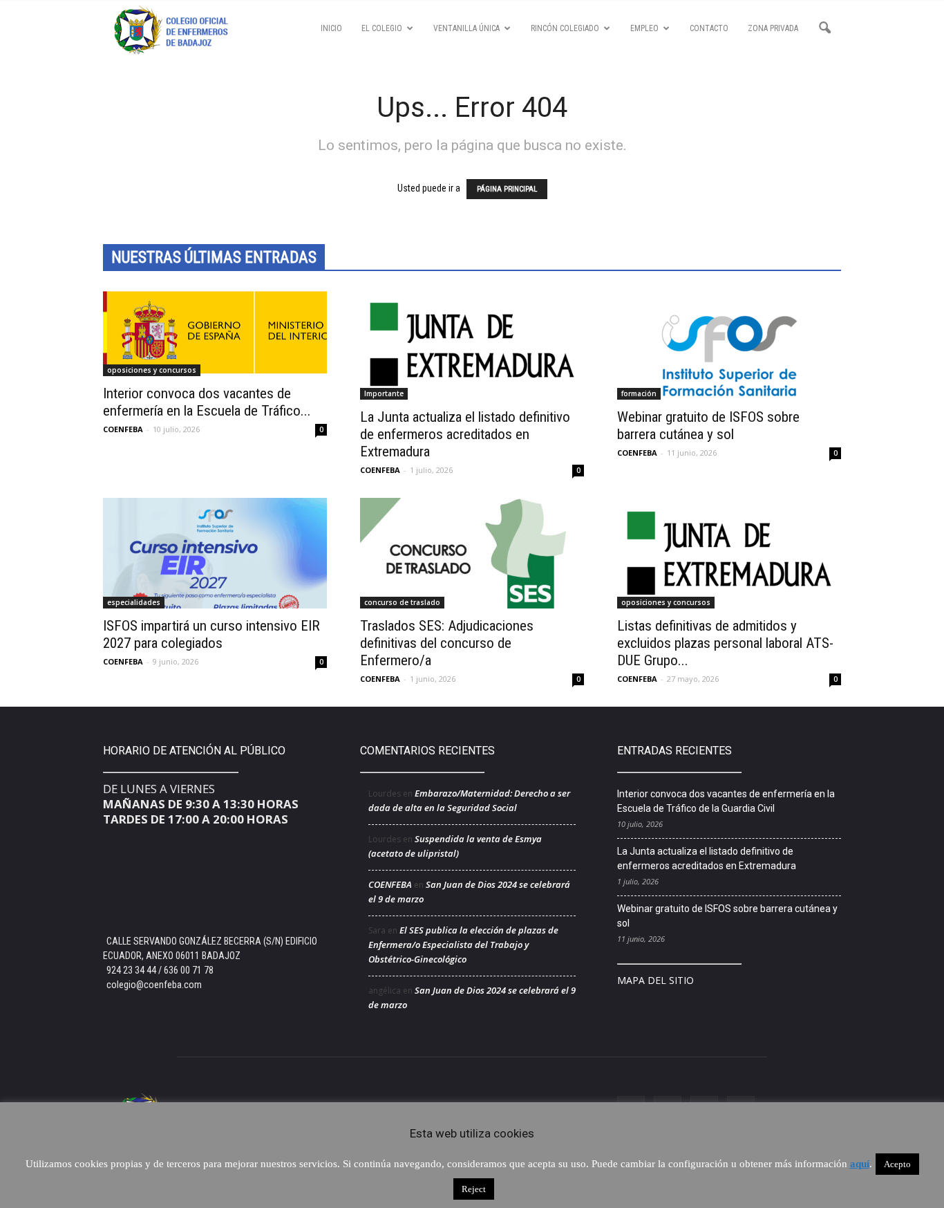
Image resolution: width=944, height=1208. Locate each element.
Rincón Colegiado (565, 28)
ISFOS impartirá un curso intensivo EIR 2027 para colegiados (211, 634)
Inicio (331, 28)
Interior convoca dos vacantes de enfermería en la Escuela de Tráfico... (207, 402)
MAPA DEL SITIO (655, 980)
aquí (859, 1163)
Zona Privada (773, 28)
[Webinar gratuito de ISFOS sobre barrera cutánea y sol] (729, 344)
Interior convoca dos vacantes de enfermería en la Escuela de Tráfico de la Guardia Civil (726, 801)
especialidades (133, 602)
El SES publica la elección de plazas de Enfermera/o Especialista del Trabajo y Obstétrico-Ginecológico (463, 944)
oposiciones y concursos (151, 370)
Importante (384, 393)
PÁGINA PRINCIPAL (507, 189)
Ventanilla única (466, 28)
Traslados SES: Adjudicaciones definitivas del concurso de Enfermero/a (447, 643)
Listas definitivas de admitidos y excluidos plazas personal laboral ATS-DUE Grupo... (725, 643)
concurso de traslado (402, 602)
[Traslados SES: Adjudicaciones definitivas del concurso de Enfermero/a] (472, 553)
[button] (824, 28)
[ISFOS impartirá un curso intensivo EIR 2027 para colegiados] (215, 553)
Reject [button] (474, 1189)
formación (639, 393)
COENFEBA (123, 429)
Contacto (709, 28)
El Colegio (381, 28)
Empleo (644, 28)
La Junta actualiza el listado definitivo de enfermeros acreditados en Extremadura (465, 434)
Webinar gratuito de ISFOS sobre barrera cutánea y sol (708, 426)
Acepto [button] (897, 1164)
